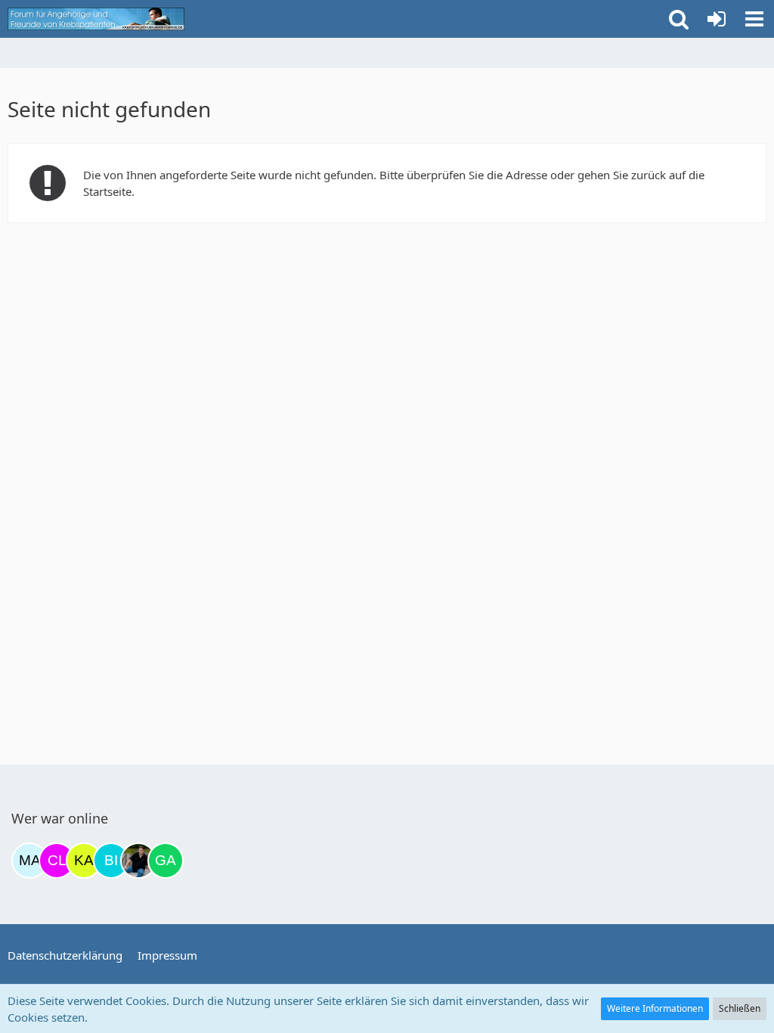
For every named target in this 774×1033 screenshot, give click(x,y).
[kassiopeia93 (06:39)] (84, 860)
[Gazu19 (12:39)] (165, 860)
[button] (754, 19)
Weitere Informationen (655, 1008)
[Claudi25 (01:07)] (57, 860)
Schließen (739, 1008)
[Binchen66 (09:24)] (111, 860)
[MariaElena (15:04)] (29, 860)
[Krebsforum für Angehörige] (96, 19)
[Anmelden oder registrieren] (716, 19)
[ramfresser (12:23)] (138, 860)
